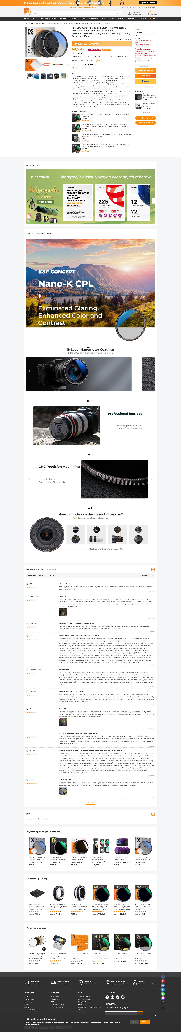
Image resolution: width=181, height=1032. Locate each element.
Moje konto (55, 996)
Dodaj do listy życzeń (145, 118)
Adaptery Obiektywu (68, 18)
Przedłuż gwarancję (57, 1004)
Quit (134, 1022)
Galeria (26, 1007)
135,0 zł (147, 108)
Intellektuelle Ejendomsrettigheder (89, 1007)
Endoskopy (132, 18)
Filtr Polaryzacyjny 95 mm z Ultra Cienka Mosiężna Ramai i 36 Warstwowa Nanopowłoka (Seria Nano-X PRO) (106, 135)
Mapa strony (28, 1002)
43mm (88, 56)
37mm (74, 56)
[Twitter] (117, 997)
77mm (86, 60)
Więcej (143, 18)
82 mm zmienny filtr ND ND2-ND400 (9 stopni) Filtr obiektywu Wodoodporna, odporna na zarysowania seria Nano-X (58, 860)
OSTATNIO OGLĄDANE (129, 7)
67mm (74, 60)
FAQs (49, 233)
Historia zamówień (57, 999)
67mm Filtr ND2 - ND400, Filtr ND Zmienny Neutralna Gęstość (79, 860)
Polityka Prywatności (85, 999)
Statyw (34, 18)
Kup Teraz (146, 76)
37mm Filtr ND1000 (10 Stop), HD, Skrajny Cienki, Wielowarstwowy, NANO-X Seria (100, 907)
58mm (118, 56)
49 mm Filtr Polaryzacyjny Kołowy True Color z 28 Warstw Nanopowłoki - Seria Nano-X (101, 956)
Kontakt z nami (29, 999)
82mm (92, 60)
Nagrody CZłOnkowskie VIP (33, 1010)
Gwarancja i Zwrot (84, 1004)
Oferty (154, 18)
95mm (99, 60)
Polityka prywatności (32, 1024)
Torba (82, 18)
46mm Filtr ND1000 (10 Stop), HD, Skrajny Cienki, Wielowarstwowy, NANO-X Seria (143, 907)
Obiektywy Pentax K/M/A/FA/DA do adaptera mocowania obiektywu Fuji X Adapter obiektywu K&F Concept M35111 (79, 907)
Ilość (136, 65)
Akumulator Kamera (97, 18)
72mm (80, 60)
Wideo (26, 1004)
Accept (144, 1022)
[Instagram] (112, 997)
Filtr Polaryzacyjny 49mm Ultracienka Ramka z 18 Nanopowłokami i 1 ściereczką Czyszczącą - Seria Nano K (143, 860)
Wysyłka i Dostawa (84, 1002)
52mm (106, 56)
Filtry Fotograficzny (48, 18)
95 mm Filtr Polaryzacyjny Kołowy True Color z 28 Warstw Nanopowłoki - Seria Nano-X (106, 115)
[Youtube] (123, 997)
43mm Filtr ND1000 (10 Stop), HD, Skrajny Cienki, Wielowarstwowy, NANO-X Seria (122, 907)
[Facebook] (107, 997)
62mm (124, 56)
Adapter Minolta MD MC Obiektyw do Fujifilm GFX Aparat (58, 907)
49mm (100, 56)
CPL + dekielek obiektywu (80, 68)
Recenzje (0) (40, 233)
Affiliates (81, 1010)
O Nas (26, 996)
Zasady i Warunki (84, 996)
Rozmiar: (77, 53)
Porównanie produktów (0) (148, 7)
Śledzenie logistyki (57, 1007)
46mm (94, 56)
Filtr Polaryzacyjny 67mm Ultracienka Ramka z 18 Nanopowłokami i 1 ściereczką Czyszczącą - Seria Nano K (37, 860)
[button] (29, 371)
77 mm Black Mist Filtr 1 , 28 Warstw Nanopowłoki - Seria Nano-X (143, 956)
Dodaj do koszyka (146, 70)
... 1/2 (91, 802)
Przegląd (30, 233)
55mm (112, 56)
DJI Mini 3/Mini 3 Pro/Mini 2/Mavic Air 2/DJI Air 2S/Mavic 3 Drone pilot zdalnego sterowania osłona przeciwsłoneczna (58, 956)
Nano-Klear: (84, 65)
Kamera (121, 18)
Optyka (111, 18)
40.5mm (81, 56)
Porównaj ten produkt (145, 122)
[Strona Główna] (27, 11)
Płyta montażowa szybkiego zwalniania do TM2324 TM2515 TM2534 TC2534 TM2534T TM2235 (37, 907)
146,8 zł (147, 99)
